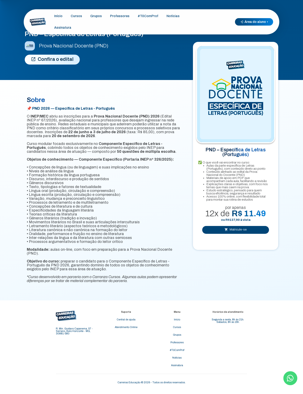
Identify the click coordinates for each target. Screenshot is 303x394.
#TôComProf (148, 16)
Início (58, 16)
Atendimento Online (126, 327)
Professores (119, 16)
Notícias (173, 16)
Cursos (76, 16)
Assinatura (62, 27)
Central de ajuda (126, 319)
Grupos (96, 16)
